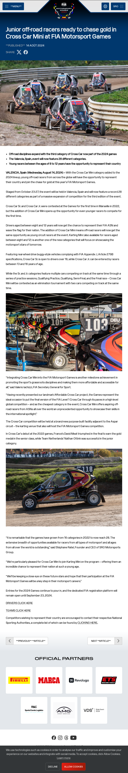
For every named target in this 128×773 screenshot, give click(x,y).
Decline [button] (53, 766)
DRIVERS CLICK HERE (19, 603)
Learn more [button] (63, 758)
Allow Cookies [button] (73, 766)
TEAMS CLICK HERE (18, 610)
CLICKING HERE (87, 623)
